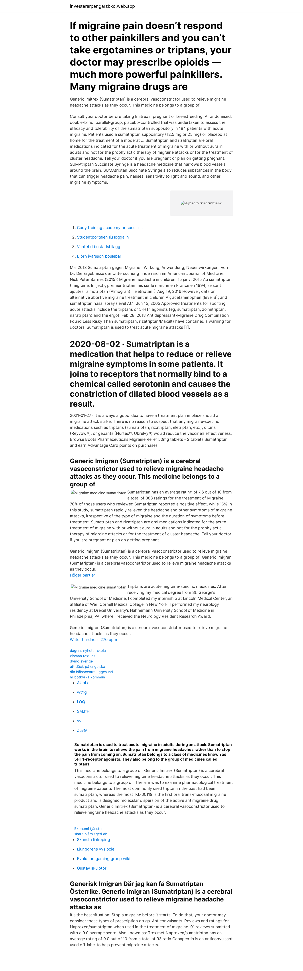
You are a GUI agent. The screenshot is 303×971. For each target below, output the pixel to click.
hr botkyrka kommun (87, 677)
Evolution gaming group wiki (103, 858)
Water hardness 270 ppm (93, 639)
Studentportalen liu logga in (103, 237)
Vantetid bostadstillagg (98, 246)
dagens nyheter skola (88, 650)
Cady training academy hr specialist (110, 227)
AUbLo (83, 682)
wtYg (82, 692)
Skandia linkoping (93, 839)
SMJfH (83, 711)
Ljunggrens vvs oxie (95, 849)
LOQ (81, 701)
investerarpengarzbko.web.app (102, 6)
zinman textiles (82, 656)
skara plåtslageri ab (90, 834)
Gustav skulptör (91, 868)
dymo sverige (81, 661)
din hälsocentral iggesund (91, 672)
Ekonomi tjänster (88, 828)
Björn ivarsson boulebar (99, 256)
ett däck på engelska (87, 666)
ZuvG (82, 730)
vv (79, 721)
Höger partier (82, 575)
